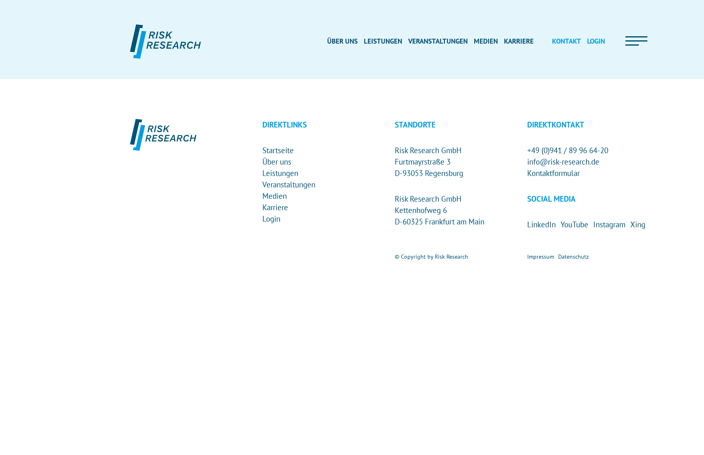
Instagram (609, 224)
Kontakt (566, 41)
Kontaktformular (553, 173)
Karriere (275, 207)
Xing (637, 224)
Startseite (278, 150)
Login (271, 219)
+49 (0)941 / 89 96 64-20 (567, 150)
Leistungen (280, 173)
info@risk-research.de (563, 162)
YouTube (574, 224)
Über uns (276, 162)
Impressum (540, 256)
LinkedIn (541, 224)
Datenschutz (573, 256)
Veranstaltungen (288, 184)
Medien (274, 196)
